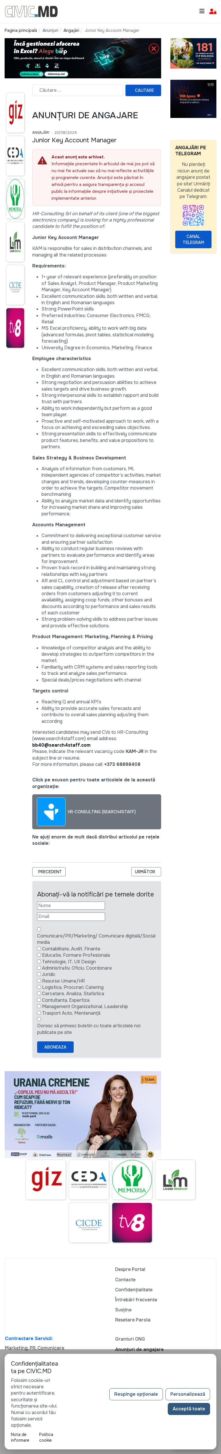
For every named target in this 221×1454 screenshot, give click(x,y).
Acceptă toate (189, 1409)
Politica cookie (46, 1437)
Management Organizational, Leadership (85, 1006)
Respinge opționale (136, 1394)
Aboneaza (55, 1047)
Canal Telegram (193, 239)
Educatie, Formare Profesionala (76, 955)
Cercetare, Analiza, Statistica (73, 994)
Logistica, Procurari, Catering (73, 987)
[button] (212, 11)
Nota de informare (20, 1437)
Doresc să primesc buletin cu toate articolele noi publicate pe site (88, 1029)
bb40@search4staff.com (61, 745)
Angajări (40, 132)
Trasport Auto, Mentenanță (71, 1013)
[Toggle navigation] (202, 11)
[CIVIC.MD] (31, 11)
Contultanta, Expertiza (65, 1000)
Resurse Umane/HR (63, 981)
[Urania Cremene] (83, 1114)
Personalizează (187, 1394)
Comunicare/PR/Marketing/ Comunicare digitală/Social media (96, 939)
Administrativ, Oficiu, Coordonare (77, 968)
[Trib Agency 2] (193, 99)
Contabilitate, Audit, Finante (71, 949)
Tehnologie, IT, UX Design (69, 962)
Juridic (49, 974)
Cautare (144, 90)
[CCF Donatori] (193, 53)
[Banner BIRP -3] (83, 58)
